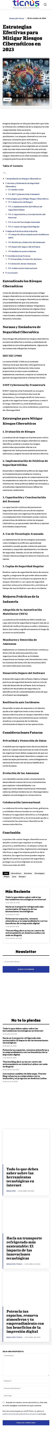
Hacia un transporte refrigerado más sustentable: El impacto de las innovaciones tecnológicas (24, 909)
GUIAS (7, 99)
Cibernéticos (16, 873)
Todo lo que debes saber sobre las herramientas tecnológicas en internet (25, 898)
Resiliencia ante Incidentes (24, 251)
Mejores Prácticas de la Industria (22, 231)
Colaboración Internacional (24, 268)
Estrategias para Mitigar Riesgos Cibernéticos (28, 198)
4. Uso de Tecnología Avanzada (26, 222)
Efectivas (28, 873)
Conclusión (12, 272)
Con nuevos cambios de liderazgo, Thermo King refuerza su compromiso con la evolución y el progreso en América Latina (25, 1076)
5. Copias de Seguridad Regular (26, 226)
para (14, 876)
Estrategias (40, 873)
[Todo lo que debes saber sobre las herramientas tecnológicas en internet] (26, 1146)
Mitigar (7, 876)
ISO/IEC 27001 (17, 189)
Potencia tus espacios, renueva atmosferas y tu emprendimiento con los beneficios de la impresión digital (26, 921)
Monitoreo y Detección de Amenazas (28, 242)
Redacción (11, 1191)
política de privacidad (11, 1414)
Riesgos (22, 876)
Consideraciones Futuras (18, 255)
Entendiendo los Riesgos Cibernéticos (24, 178)
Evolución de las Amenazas (24, 263)
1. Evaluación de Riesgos (22, 202)
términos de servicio (30, 1414)
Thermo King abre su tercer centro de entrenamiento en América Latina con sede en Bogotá (25, 933)
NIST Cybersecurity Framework (26, 194)
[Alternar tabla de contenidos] (5, 173)
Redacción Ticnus (16, 18)
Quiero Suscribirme (26, 969)
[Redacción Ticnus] (6, 18)
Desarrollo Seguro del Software (26, 246)
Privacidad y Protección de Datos (26, 259)
